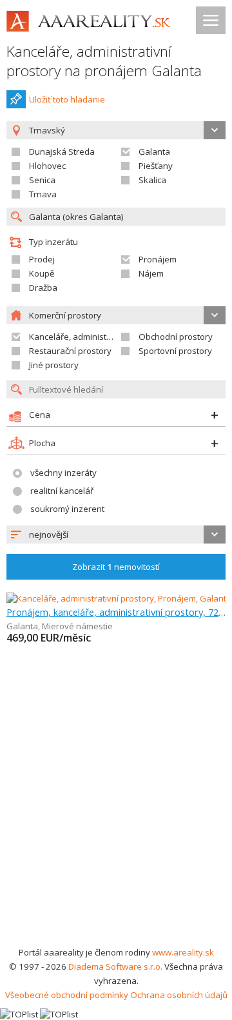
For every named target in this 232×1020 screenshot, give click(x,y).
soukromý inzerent (67, 509)
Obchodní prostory (176, 336)
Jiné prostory (54, 365)
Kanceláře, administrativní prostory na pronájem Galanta (104, 61)
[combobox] (116, 534)
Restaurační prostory (70, 351)
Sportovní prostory (175, 351)
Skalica (152, 180)
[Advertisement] (116, 823)
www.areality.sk (183, 952)
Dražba (43, 287)
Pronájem (158, 259)
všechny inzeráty (63, 472)
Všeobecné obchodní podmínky (66, 995)
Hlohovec (47, 166)
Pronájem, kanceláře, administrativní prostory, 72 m (116, 611)
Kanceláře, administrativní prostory (97, 336)
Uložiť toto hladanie (67, 99)
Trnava (43, 194)
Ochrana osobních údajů (178, 995)
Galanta (154, 151)
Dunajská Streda (62, 151)
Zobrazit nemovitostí (116, 567)
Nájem (151, 273)
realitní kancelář (61, 490)
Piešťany (156, 166)
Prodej (42, 259)
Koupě (41, 273)
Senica (42, 180)
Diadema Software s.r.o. (115, 966)
